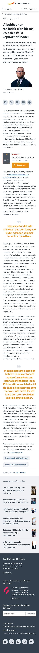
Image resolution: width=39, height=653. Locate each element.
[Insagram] (24, 641)
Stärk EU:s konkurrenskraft (15, 465)
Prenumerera (31, 614)
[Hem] (19, 3)
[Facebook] (5, 102)
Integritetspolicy (8, 623)
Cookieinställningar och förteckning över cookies (19, 626)
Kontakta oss (7, 573)
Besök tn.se (15, 598)
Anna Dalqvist (30, 633)
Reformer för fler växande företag (16, 14)
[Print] (29, 102)
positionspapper (16, 452)
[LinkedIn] (17, 102)
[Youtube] (31, 641)
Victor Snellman (19, 472)
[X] (11, 102)
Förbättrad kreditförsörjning (16, 458)
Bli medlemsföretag (9, 630)
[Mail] (23, 102)
